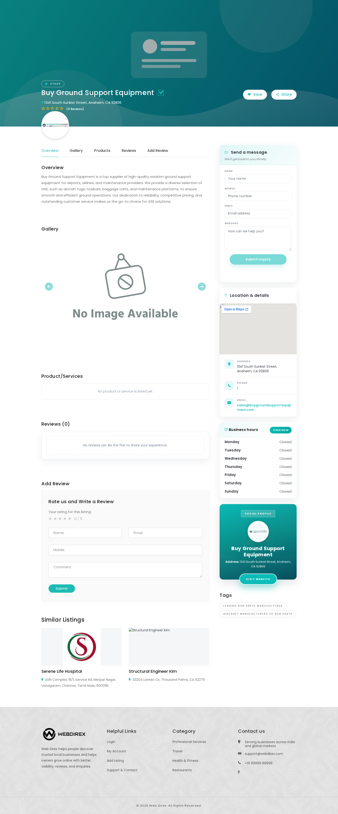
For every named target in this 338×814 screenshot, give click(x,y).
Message (231, 223)
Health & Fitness (185, 760)
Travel (177, 751)
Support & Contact (122, 770)
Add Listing (115, 760)
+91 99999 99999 (258, 763)
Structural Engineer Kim (153, 671)
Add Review (157, 150)
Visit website (258, 579)
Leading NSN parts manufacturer (253, 606)
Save (257, 94)
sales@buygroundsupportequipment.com (264, 407)
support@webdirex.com (264, 753)
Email (229, 206)
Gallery (76, 150)
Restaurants (182, 770)
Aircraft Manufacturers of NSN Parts (257, 614)
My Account (116, 751)
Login (111, 741)
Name (229, 171)
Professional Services (189, 741)
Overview (49, 150)
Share (286, 94)
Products (102, 150)
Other (55, 84)
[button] (54, 286)
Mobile (230, 188)
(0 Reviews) (75, 109)
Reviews (129, 150)
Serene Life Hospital (61, 671)
